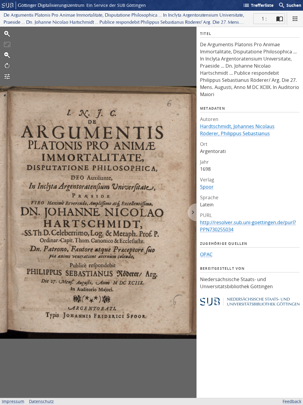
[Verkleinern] (7, 55)
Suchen (289, 5)
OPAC (206, 254)
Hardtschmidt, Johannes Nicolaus (237, 126)
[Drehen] (7, 65)
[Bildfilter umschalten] (7, 76)
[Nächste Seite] (192, 212)
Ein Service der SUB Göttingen (116, 5)
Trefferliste (258, 5)
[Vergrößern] (7, 33)
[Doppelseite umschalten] (279, 18)
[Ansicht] (295, 18)
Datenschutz (41, 401)
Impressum (13, 401)
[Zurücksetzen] (7, 44)
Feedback (292, 401)
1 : (264, 18)
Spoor (207, 187)
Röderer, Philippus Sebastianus (235, 133)
